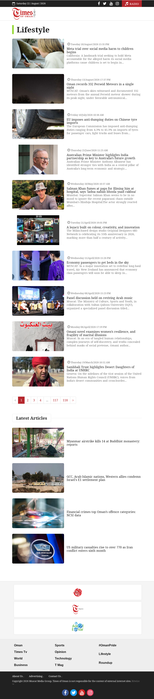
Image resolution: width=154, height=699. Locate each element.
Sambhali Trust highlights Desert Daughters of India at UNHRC (100, 368)
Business (21, 665)
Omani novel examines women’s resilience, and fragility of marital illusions (101, 333)
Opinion (60, 651)
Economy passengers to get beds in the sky (98, 262)
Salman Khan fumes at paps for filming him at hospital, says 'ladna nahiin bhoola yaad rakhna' (101, 190)
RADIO (134, 4)
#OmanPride (107, 645)
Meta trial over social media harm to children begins (100, 50)
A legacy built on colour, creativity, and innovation (103, 227)
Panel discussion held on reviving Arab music (100, 298)
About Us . (18, 676)
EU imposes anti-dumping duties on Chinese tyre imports (102, 121)
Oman (18, 645)
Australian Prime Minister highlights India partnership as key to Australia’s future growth (101, 156)
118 (65, 400)
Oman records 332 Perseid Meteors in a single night (100, 86)
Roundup (105, 662)
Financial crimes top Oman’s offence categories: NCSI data (101, 513)
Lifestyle (105, 654)
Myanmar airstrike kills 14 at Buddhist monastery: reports (103, 443)
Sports (59, 645)
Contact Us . (55, 676)
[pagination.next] (73, 400)
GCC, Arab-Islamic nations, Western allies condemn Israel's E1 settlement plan (104, 478)
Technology (63, 658)
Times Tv (20, 651)
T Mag (59, 665)
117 (55, 400)
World (18, 658)
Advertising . (36, 676)
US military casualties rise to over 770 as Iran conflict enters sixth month (100, 549)
